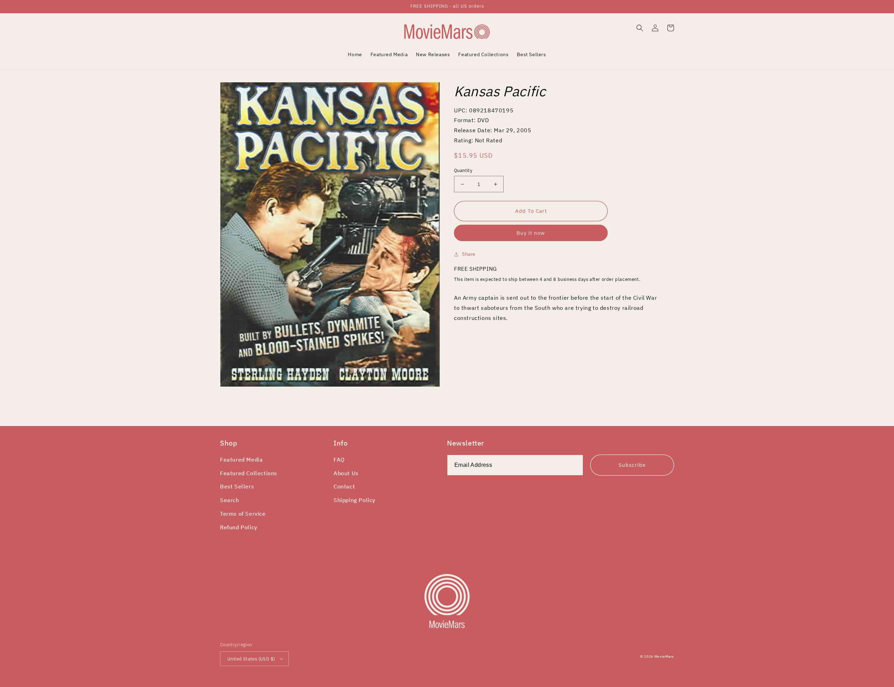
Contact (344, 486)
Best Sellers (237, 486)
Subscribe (632, 465)
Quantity (463, 170)
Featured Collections (248, 473)
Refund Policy (238, 527)
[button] (639, 28)
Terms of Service (243, 513)
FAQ (339, 459)
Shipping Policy (354, 499)
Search (229, 499)
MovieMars (664, 656)
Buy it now (530, 233)
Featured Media (241, 459)
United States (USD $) (251, 659)
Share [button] (469, 254)
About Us (346, 473)
